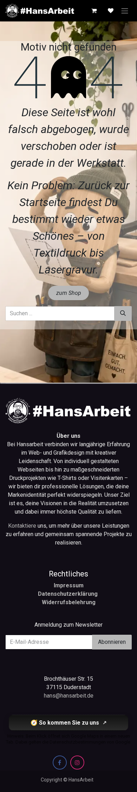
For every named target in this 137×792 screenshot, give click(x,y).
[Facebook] (60, 762)
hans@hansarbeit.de (68, 695)
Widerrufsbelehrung (69, 602)
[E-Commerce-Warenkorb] (94, 11)
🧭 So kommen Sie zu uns (69, 722)
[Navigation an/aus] (125, 11)
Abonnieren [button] (112, 642)
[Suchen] (123, 313)
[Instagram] (77, 762)
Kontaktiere (23, 525)
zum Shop (68, 293)
